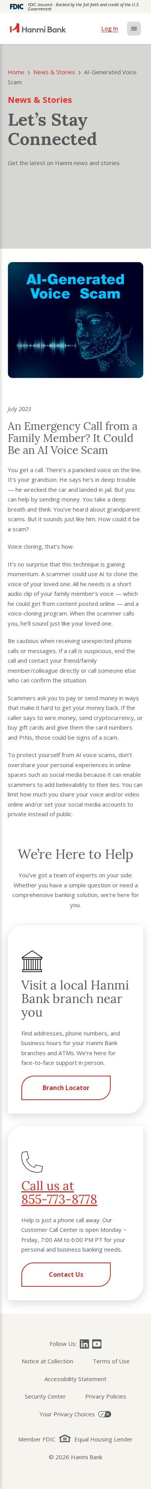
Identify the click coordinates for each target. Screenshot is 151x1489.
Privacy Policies (105, 1396)
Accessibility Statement (75, 1379)
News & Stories (54, 72)
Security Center (45, 1396)
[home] (38, 28)
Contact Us (66, 1274)
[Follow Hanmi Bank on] (84, 1344)
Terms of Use (111, 1361)
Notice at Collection (47, 1361)
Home (16, 72)
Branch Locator (66, 1087)
